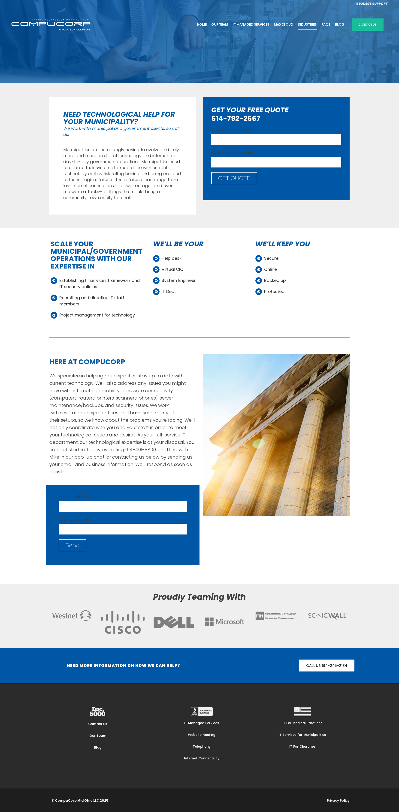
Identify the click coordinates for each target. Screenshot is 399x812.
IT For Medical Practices (302, 723)
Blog (98, 747)
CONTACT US (368, 25)
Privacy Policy (338, 800)
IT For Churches (302, 746)
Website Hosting (201, 734)
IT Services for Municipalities (302, 734)
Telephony (202, 746)
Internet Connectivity (201, 758)
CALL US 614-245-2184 (326, 665)
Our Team (97, 735)
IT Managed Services (201, 723)
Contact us (97, 724)
